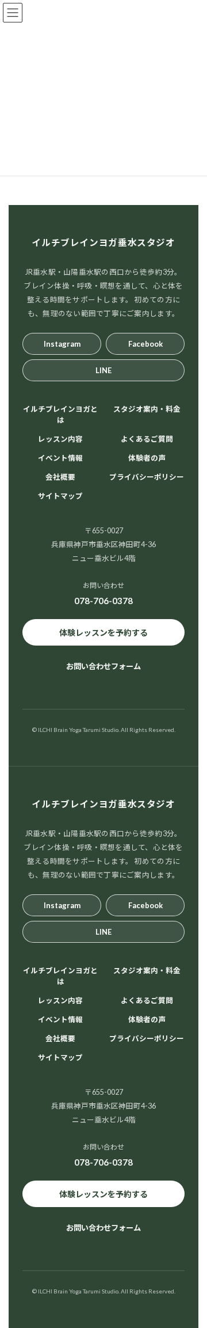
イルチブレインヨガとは (60, 414)
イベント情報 (60, 458)
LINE (103, 369)
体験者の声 (147, 458)
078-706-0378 (103, 600)
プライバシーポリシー (146, 477)
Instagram (62, 343)
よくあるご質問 (147, 439)
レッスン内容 (60, 439)
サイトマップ (60, 496)
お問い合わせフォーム (103, 666)
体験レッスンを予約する (103, 632)
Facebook (145, 343)
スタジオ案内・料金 (147, 409)
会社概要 (60, 477)
